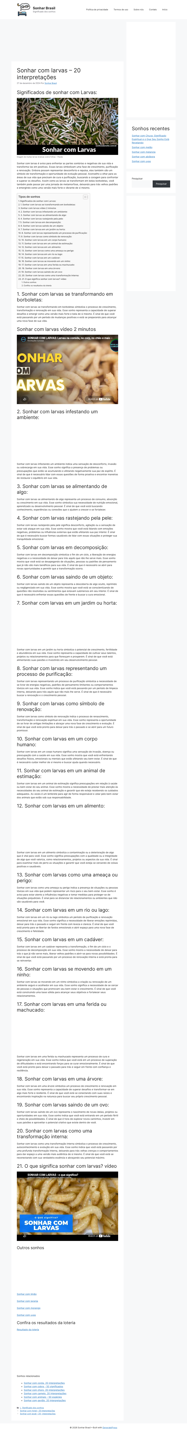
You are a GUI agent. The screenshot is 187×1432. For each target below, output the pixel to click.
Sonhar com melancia (144, 152)
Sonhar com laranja (27, 1301)
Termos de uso (121, 9)
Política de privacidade (97, 9)
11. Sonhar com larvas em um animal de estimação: (47, 243)
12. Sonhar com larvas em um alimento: (41, 247)
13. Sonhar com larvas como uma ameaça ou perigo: (48, 250)
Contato (153, 9)
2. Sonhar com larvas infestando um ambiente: (44, 211)
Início (164, 9)
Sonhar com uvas (26, 1315)
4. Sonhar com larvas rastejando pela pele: (42, 218)
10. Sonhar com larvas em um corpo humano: (44, 240)
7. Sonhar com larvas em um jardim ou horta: (43, 229)
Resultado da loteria (28, 1329)
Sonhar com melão (142, 147)
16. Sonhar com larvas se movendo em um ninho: (46, 261)
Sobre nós (139, 9)
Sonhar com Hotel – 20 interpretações (37, 1411)
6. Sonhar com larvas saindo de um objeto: (42, 226)
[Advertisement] (67, 41)
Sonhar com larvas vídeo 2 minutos (38, 208)
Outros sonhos (29, 282)
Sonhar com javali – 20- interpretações (38, 1414)
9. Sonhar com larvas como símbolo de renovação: (46, 236)
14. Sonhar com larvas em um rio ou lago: (42, 254)
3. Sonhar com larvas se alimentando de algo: (43, 215)
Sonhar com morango (28, 1308)
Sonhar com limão (27, 1294)
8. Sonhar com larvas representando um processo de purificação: (54, 233)
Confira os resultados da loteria (37, 285)
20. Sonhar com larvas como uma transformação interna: (50, 275)
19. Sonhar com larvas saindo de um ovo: (41, 272)
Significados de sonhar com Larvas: (38, 201)
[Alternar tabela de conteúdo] (84, 197)
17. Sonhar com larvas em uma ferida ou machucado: (48, 264)
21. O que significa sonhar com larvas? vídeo (44, 279)
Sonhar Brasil (44, 8)
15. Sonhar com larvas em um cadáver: (40, 257)
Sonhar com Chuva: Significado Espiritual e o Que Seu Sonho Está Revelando (150, 139)
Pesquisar (137, 178)
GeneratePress (110, 1427)
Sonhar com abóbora (143, 156)
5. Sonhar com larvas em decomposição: (40, 222)
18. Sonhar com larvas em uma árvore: (41, 268)
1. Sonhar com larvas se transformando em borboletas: (48, 204)
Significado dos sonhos (33, 1408)
